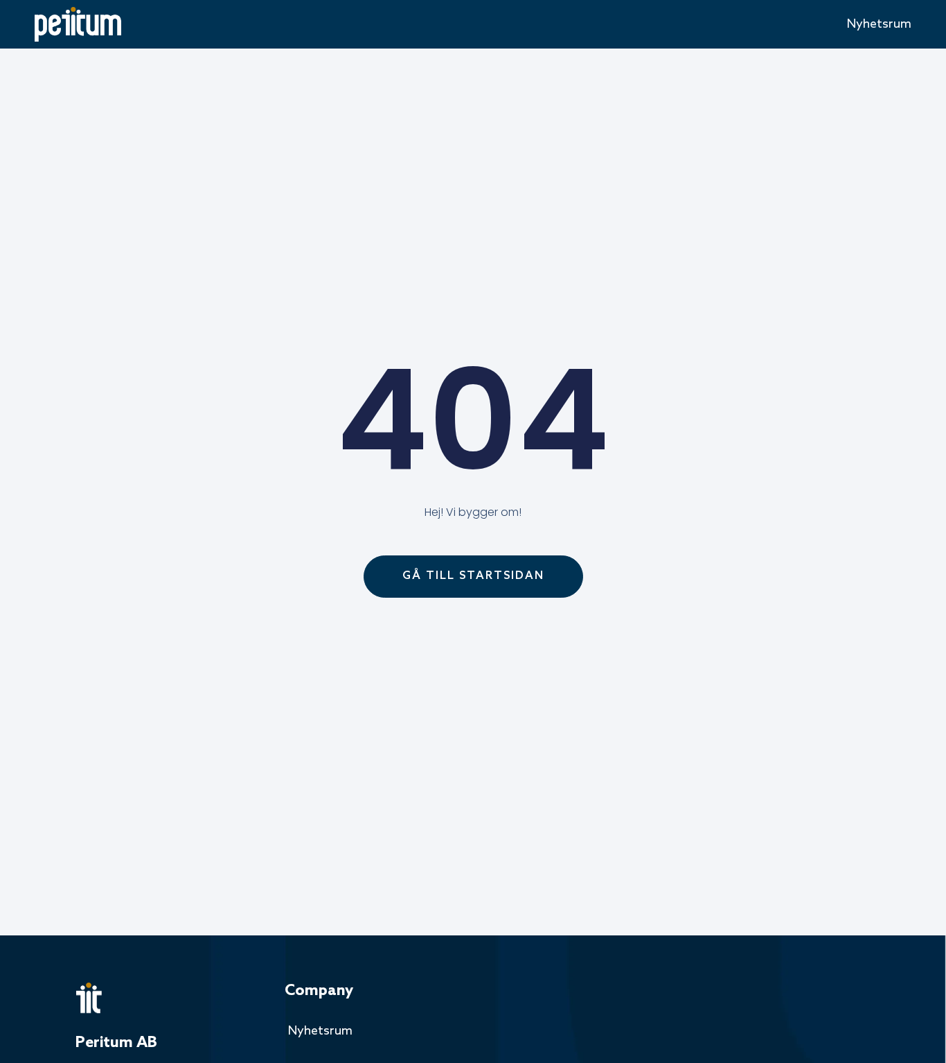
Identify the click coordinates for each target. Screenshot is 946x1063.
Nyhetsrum (879, 24)
